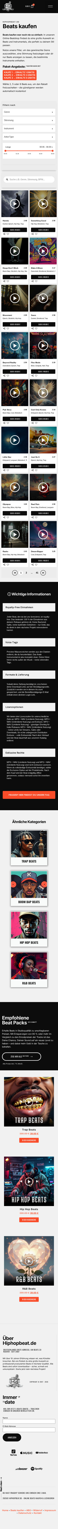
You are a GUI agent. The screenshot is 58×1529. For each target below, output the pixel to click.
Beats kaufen (17, 1510)
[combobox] (29, 112)
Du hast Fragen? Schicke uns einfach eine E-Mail (24, 1492)
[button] (50, 7)
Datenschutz (24, 1513)
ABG (28, 1510)
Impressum (50, 1510)
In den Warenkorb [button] (29, 1140)
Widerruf (37, 1510)
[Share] (4, 234)
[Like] (7, 234)
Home (5, 1510)
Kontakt (38, 1513)
